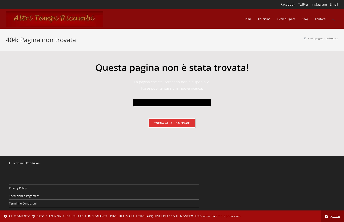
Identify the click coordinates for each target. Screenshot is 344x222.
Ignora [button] (335, 216)
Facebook (288, 4)
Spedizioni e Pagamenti (24, 196)
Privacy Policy (18, 188)
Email (334, 4)
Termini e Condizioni (23, 203)
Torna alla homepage (172, 123)
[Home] (304, 38)
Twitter (303, 4)
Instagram (319, 4)
